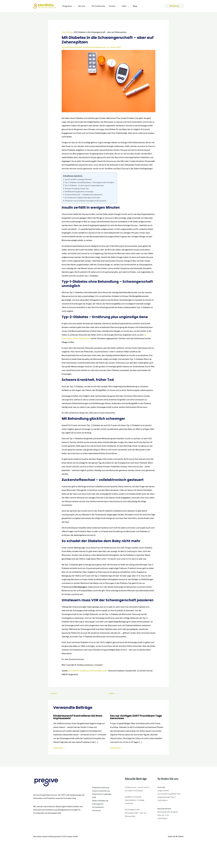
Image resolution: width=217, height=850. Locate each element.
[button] (73, 6)
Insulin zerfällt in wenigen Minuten (78, 179)
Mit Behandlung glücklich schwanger (79, 191)
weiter (113, 693)
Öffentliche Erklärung (100, 787)
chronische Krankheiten (72, 47)
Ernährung (87, 47)
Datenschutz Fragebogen (102, 794)
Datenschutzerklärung (101, 791)
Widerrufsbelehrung (100, 800)
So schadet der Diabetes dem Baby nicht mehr (82, 197)
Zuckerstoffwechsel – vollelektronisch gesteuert (83, 194)
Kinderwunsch (99, 47)
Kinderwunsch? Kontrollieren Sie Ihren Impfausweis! (77, 717)
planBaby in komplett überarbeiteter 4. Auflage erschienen (134, 800)
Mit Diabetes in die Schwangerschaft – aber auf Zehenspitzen (135, 813)
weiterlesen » (59, 748)
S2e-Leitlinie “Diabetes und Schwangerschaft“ (87, 670)
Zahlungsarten (97, 804)
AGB (94, 797)
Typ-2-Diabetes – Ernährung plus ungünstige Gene (84, 185)
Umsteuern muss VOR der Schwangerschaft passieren (85, 201)
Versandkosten (98, 807)
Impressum (96, 810)
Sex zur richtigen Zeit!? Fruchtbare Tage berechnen (136, 717)
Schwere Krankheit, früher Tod (77, 188)
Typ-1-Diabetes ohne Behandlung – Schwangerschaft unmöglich (89, 182)
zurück (52, 693)
